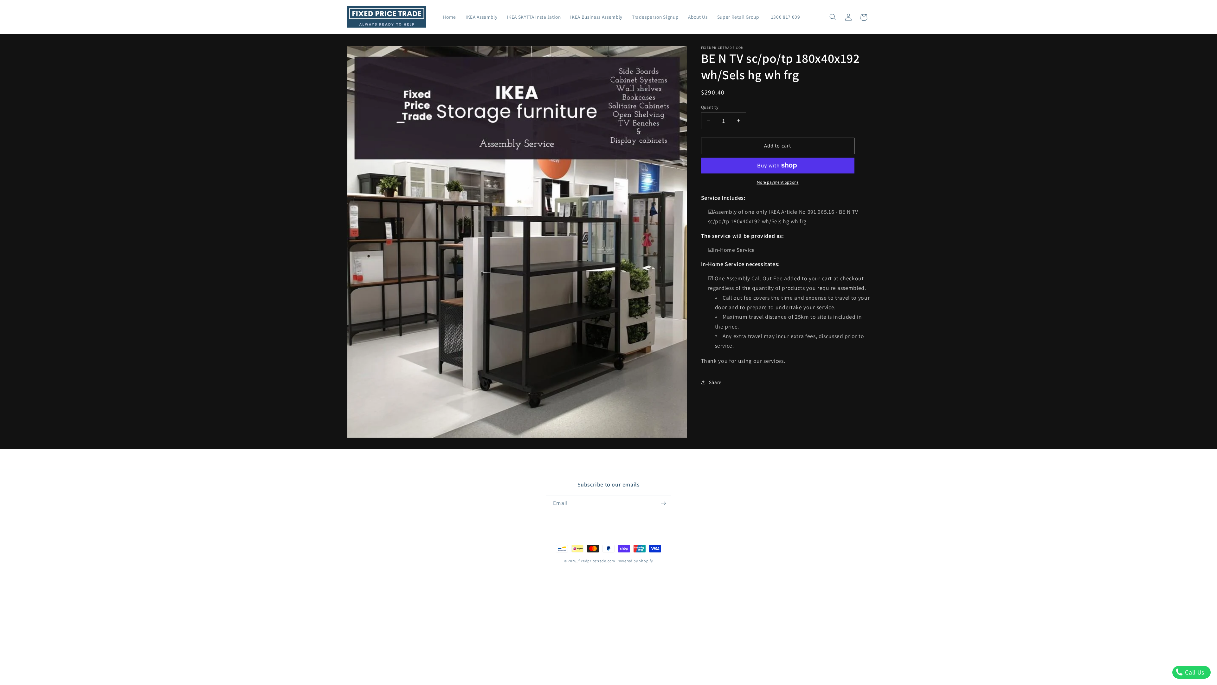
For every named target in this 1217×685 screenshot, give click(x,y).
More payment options (778, 182)
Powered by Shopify (634, 560)
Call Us (1194, 672)
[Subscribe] (663, 503)
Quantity (710, 107)
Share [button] (715, 382)
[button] (832, 17)
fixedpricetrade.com (596, 560)
